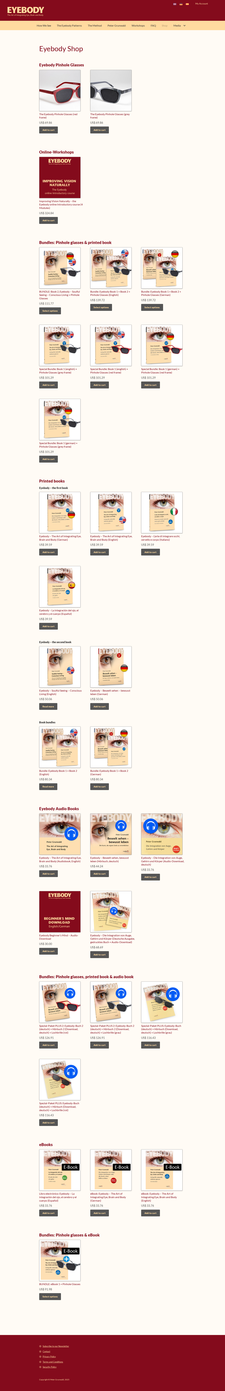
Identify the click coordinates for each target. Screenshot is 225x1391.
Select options (50, 310)
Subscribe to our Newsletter (56, 1346)
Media (177, 25)
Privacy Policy (49, 1356)
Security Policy (49, 1367)
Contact (46, 1351)
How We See (44, 25)
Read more (48, 706)
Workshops (138, 25)
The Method (95, 25)
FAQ (153, 25)
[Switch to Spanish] (187, 4)
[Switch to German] (181, 4)
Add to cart (48, 129)
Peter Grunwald (117, 25)
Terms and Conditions (53, 1362)
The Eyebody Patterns (69, 25)
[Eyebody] (30, 11)
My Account (201, 3)
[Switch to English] (175, 4)
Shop (165, 25)
